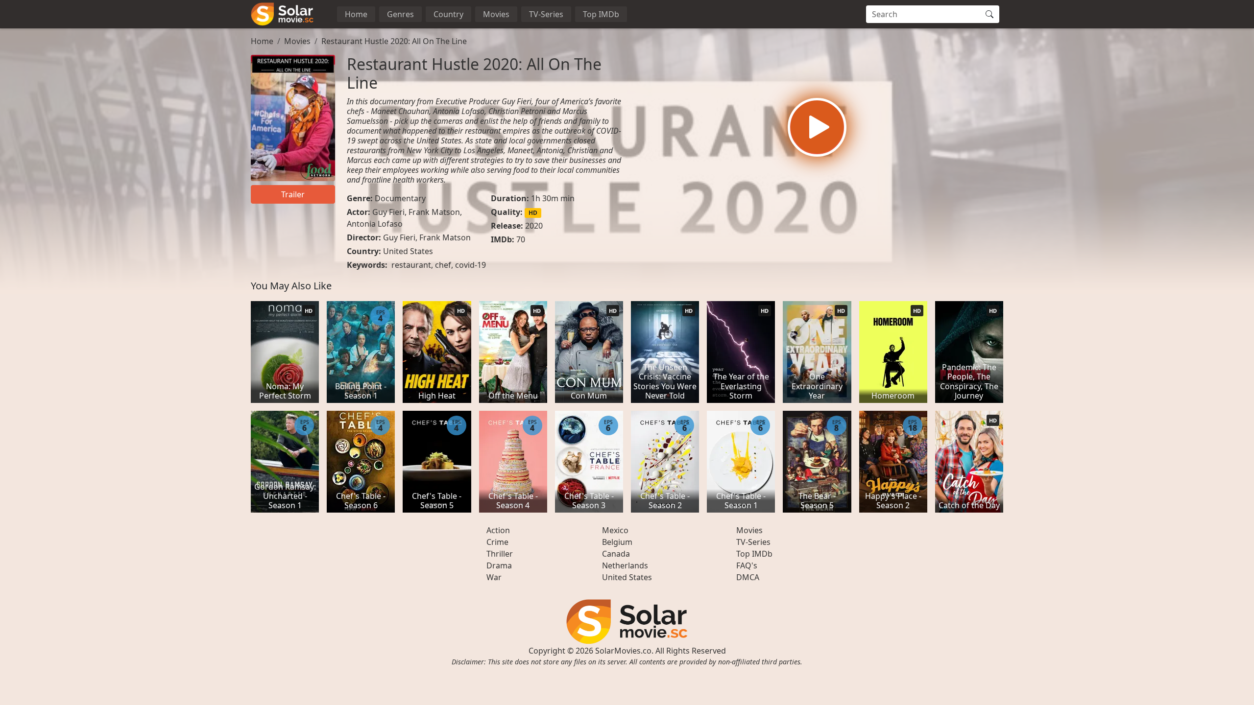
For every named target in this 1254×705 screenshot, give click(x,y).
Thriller (499, 553)
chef (443, 264)
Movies (496, 14)
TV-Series (546, 14)
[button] (817, 127)
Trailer (293, 194)
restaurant (411, 264)
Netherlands (625, 565)
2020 (534, 225)
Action (498, 530)
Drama (499, 565)
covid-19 (470, 264)
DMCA (747, 577)
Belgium (617, 542)
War (494, 577)
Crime (497, 542)
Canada (616, 553)
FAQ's (746, 565)
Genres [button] (400, 14)
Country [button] (448, 14)
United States (408, 251)
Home (356, 14)
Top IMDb (601, 14)
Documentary (400, 198)
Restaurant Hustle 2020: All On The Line (394, 41)
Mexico (615, 530)
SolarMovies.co (623, 650)
